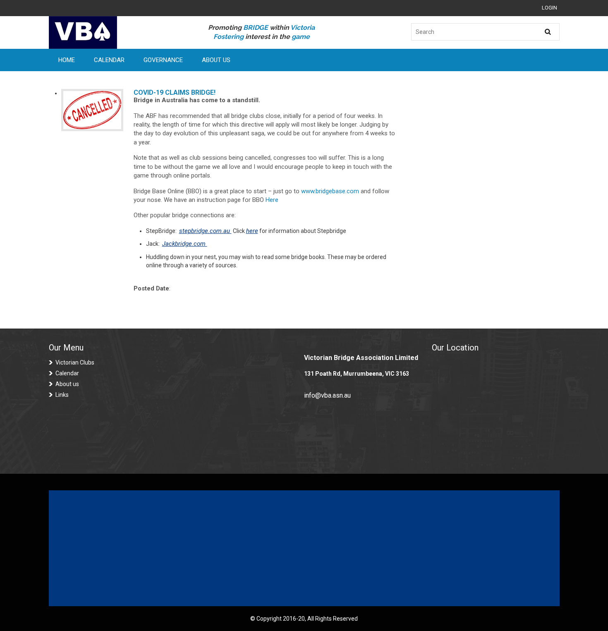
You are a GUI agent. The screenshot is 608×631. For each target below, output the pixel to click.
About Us (216, 60)
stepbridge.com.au (205, 231)
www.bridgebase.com (331, 191)
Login (549, 8)
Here (272, 200)
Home (66, 60)
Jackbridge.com (184, 243)
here (252, 231)
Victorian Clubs (74, 362)
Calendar (109, 60)
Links (62, 394)
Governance (163, 60)
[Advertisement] (304, 548)
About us (67, 384)
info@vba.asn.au (327, 395)
